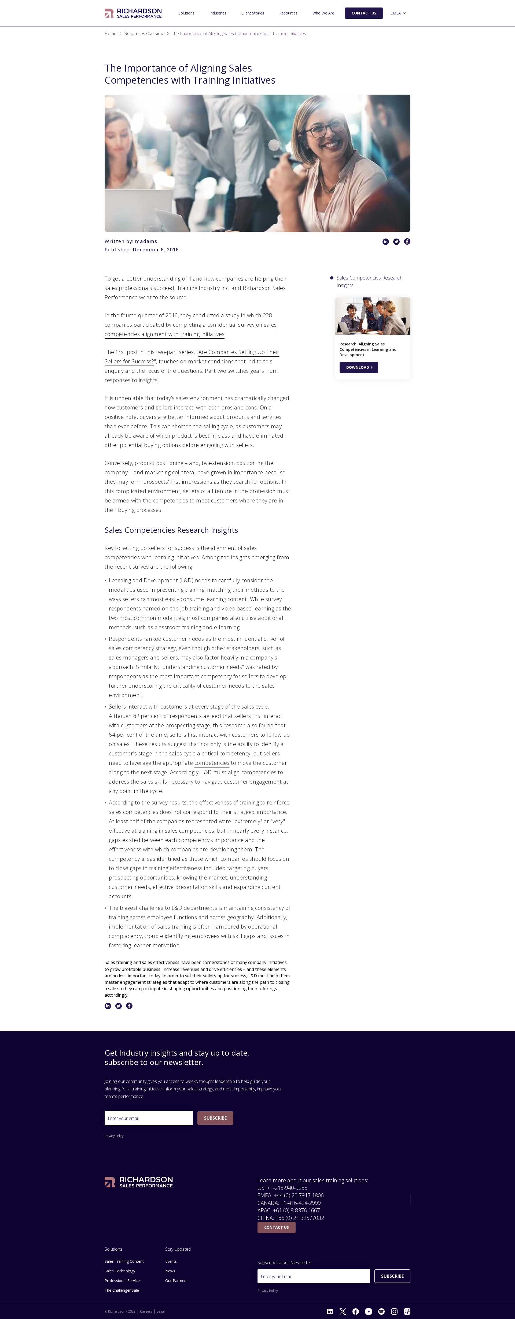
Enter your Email (276, 1276)
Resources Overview (144, 33)
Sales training (118, 962)
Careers (146, 1311)
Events (171, 1261)
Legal (161, 1311)
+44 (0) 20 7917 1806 (299, 1195)
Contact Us (364, 13)
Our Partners (176, 1280)
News (170, 1270)
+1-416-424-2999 (301, 1202)
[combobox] (398, 13)
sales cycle (254, 706)
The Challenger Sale (122, 1290)
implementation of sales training (150, 926)
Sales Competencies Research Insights (370, 281)
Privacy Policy (114, 1136)
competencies (212, 762)
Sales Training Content (124, 1261)
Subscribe (215, 1118)
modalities (122, 589)
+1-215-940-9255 (287, 1187)
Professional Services (123, 1280)
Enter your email (123, 1118)
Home (110, 33)
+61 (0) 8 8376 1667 (296, 1210)
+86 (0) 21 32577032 (299, 1217)
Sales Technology (120, 1270)
